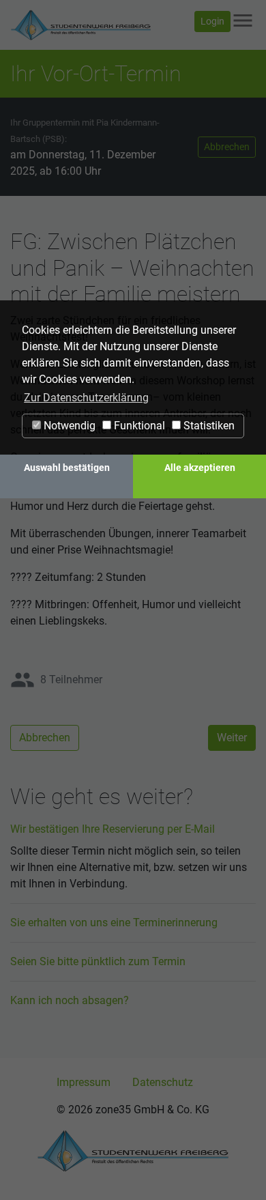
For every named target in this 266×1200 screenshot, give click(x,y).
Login (212, 21)
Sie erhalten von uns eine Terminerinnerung (114, 922)
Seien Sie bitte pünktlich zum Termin (98, 961)
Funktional (138, 425)
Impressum (83, 1082)
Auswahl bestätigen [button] (67, 468)
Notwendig (68, 425)
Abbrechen (227, 146)
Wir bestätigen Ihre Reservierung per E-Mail (112, 829)
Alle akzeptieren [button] (199, 468)
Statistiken (208, 425)
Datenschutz (162, 1082)
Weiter (232, 737)
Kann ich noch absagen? (69, 1000)
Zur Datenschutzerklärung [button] (86, 397)
